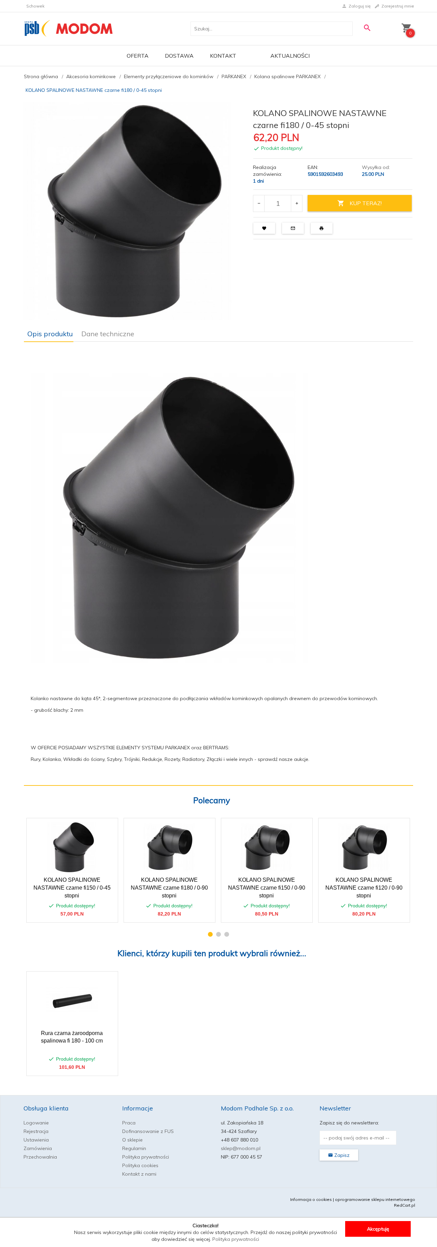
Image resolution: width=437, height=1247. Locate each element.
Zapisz (341, 1155)
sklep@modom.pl (240, 1148)
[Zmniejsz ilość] (259, 203)
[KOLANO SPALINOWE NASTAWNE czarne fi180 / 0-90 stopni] (169, 847)
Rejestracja (36, 1131)
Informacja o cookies (311, 1199)
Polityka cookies (140, 1165)
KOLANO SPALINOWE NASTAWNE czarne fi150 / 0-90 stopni (266, 887)
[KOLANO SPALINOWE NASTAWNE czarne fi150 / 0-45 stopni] (72, 847)
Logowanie (36, 1123)
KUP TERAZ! (366, 203)
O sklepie (132, 1140)
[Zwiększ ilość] (296, 203)
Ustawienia (36, 1140)
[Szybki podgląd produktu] (91, 827)
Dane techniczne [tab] (107, 333)
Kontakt (223, 55)
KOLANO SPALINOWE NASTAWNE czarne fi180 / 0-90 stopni (169, 887)
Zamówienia (38, 1148)
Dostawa (179, 55)
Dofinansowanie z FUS (148, 1131)
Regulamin (134, 1148)
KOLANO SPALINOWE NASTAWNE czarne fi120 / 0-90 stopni (364, 887)
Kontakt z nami (139, 1174)
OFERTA (138, 55)
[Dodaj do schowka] (107, 827)
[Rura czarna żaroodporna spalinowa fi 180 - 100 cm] (72, 1000)
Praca (129, 1123)
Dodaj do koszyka (74, 914)
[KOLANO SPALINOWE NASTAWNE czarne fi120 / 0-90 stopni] (364, 847)
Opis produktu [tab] (50, 333)
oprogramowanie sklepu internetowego (375, 1199)
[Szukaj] (367, 28)
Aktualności (290, 55)
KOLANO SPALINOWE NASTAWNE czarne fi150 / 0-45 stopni (72, 887)
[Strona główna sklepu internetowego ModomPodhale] (69, 28)
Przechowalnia (40, 1157)
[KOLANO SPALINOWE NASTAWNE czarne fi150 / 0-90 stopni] (266, 847)
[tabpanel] (218, 564)
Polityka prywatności (145, 1157)
